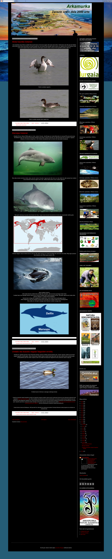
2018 (82, 415)
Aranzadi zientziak (84, 532)
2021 (82, 410)
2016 (82, 419)
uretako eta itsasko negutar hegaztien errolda (27, 414)
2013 (82, 451)
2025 (82, 403)
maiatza (84, 435)
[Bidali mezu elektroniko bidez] (42, 123)
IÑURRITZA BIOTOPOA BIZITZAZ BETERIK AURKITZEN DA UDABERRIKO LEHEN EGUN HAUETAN (92, 461)
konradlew (57, 547)
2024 (82, 405)
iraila (83, 429)
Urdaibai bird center (85, 531)
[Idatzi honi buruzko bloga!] (43, 123)
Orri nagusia (43, 419)
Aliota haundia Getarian (22, 42)
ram (31, 343)
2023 (82, 406)
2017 (82, 417)
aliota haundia (18, 124)
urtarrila (83, 442)
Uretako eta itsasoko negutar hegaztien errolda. (32, 351)
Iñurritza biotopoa (85, 457)
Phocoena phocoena (26, 343)
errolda (17, 414)
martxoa (84, 438)
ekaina (83, 433)
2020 (82, 412)
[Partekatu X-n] (44, 123)
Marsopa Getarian (20, 133)
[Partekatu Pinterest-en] (47, 123)
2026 (82, 401)
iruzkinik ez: (37, 123)
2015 (82, 421)
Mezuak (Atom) (24, 421)
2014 (82, 423)
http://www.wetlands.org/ (23, 399)
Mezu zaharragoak (72, 419)
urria (83, 428)
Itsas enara (83, 534)
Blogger (61, 547)
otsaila (83, 440)
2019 (82, 414)
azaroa (83, 426)
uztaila (83, 431)
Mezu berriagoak (16, 419)
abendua (84, 424)
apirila (83, 437)
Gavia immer (24, 124)
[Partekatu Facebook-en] (46, 123)
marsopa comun (19, 343)
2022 (82, 408)
